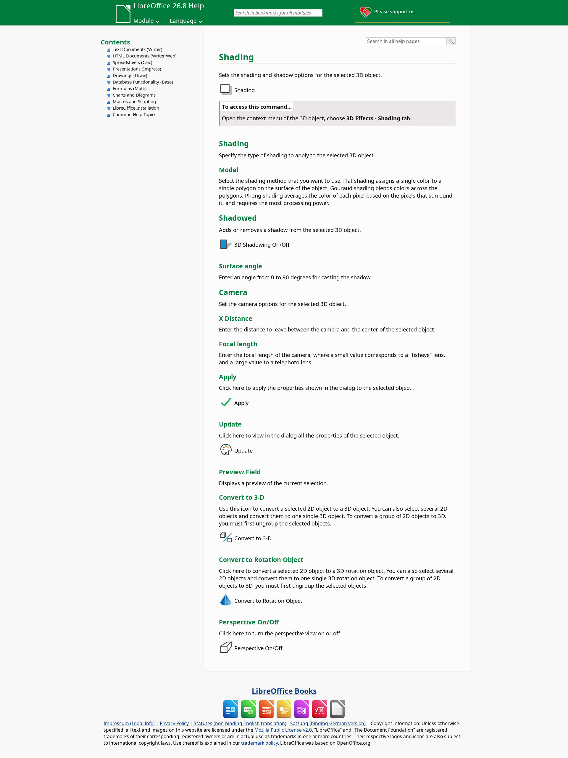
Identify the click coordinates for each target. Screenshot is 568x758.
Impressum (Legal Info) (129, 723)
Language (183, 21)
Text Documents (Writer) (137, 49)
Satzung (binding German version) (328, 723)
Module (143, 21)
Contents (115, 41)
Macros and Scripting (134, 101)
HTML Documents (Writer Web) (145, 56)
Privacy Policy (174, 723)
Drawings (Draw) (130, 75)
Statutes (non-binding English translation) (240, 723)
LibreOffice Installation (136, 108)
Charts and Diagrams (134, 95)
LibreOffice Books (284, 691)
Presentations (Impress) (137, 69)
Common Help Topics (134, 114)
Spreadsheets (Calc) (132, 62)
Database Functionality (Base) (143, 82)
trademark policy (259, 743)
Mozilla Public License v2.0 (283, 730)
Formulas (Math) (130, 88)
